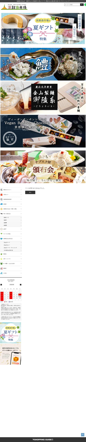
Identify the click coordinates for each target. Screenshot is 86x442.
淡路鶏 (5, 225)
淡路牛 (5, 220)
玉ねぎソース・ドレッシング (10, 247)
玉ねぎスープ (7, 242)
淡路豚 (5, 222)
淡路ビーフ (6, 217)
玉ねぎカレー (7, 245)
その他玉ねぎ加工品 (8, 250)
